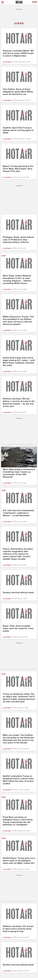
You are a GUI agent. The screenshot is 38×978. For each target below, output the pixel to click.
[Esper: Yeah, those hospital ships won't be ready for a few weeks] (19, 613)
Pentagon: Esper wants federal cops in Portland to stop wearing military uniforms (18, 239)
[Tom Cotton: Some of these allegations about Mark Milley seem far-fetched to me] (19, 77)
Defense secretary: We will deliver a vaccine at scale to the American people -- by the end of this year (19, 402)
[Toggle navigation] (2, 2)
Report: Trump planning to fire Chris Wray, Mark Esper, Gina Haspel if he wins (18, 169)
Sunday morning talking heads (18, 592)
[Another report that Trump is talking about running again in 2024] (19, 115)
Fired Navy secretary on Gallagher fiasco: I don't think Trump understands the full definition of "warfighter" (18, 821)
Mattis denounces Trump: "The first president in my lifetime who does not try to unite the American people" (18, 320)
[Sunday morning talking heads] (19, 580)
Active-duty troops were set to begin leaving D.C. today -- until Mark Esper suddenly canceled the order (19, 361)
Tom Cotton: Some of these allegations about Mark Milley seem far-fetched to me (18, 92)
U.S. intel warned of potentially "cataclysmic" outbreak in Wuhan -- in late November (18, 513)
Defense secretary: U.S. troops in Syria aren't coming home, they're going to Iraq (18, 929)
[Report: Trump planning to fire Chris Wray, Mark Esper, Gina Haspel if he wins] (19, 154)
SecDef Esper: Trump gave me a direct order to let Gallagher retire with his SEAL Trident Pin (19, 860)
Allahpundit (7, 62)
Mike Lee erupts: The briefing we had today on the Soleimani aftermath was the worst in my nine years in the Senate (18, 739)
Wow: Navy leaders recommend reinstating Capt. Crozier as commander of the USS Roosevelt (19, 473)
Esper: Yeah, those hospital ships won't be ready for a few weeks (18, 628)
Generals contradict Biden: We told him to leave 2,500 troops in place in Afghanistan (18, 53)
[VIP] (34, 2)
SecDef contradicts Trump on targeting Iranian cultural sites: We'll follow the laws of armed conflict (18, 780)
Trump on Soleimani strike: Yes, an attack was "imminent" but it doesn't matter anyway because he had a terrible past (19, 698)
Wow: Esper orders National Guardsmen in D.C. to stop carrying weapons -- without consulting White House (17, 279)
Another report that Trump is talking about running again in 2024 (18, 130)
